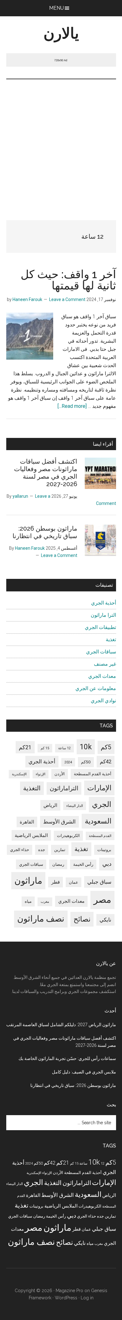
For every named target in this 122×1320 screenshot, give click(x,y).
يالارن (61, 33)
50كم (86, 762)
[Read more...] (72, 406)
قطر (55, 882)
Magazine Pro (69, 1290)
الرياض (50, 805)
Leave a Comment (67, 299)
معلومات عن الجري (95, 688)
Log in (87, 1297)
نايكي (105, 920)
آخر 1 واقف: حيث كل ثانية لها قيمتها (68, 280)
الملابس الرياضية (31, 835)
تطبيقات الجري (100, 627)
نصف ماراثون (40, 919)
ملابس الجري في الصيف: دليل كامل (84, 1071)
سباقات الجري (101, 652)
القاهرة (27, 822)
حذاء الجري (19, 849)
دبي (106, 863)
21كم (25, 747)
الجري (101, 804)
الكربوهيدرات (68, 835)
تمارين (59, 849)
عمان (73, 882)
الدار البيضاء (74, 806)
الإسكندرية (19, 774)
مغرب (45, 902)
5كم (106, 747)
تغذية (111, 639)
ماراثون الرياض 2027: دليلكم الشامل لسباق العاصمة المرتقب (61, 1024)
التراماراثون (64, 788)
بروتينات (104, 849)
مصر (102, 899)
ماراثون (28, 881)
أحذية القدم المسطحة (92, 774)
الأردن (59, 774)
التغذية (32, 788)
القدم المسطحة (100, 836)
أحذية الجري (103, 603)
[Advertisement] (61, 143)
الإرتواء (40, 774)
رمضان (58, 864)
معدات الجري (102, 676)
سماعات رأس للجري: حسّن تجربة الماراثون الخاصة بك (67, 1058)
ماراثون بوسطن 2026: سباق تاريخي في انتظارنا (45, 532)
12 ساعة (64, 748)
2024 (68, 762)
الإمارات (99, 788)
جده (41, 849)
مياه (28, 901)
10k (86, 746)
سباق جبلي (99, 882)
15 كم (45, 748)
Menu (56, 8)
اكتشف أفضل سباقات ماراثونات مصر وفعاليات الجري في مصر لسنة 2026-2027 (45, 473)
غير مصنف (105, 664)
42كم (105, 762)
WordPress (66, 1297)
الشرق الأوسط (59, 822)
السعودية (98, 821)
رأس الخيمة (83, 864)
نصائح (82, 919)
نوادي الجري (103, 701)
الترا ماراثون (103, 615)
